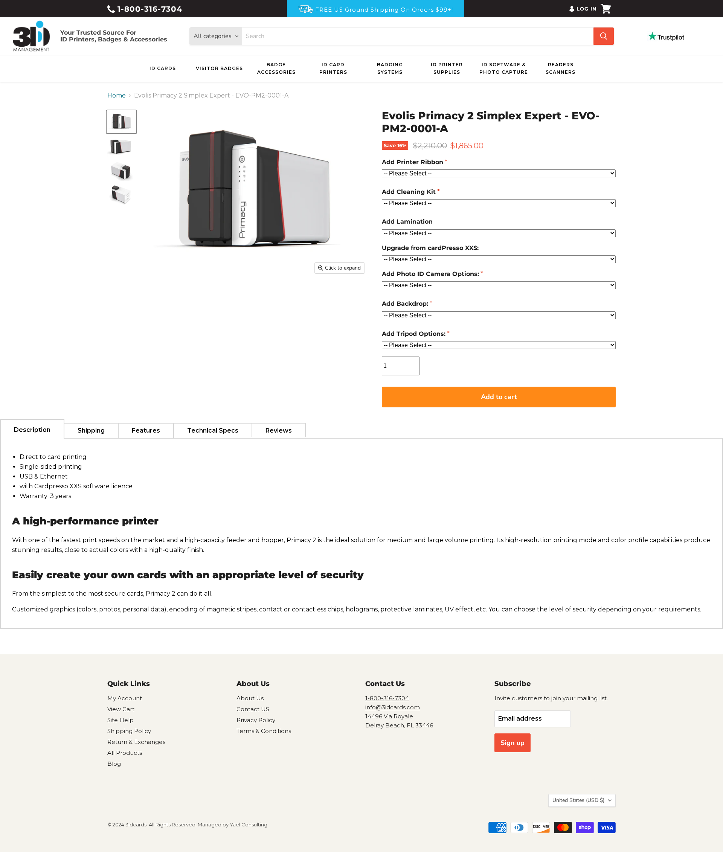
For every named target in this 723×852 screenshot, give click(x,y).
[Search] (603, 36)
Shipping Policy (129, 731)
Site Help (120, 720)
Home (116, 95)
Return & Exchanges (136, 741)
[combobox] (417, 36)
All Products (124, 752)
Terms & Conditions (263, 731)
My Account (124, 698)
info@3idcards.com (392, 707)
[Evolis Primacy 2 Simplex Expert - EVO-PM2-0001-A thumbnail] (121, 121)
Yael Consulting (248, 825)
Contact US (252, 709)
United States (578, 800)
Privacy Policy (255, 720)
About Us (250, 698)
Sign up (512, 742)
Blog (114, 763)
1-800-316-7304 (148, 9)
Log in (587, 9)
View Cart (120, 709)
